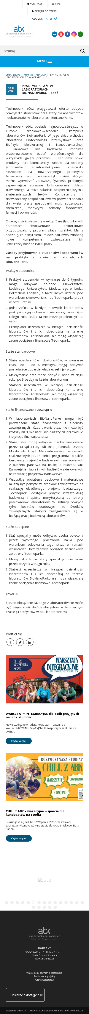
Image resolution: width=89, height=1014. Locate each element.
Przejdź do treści (45, 11)
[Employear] (44, 880)
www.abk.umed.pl (44, 958)
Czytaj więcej (18, 740)
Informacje (28, 74)
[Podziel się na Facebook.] (10, 642)
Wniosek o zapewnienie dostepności (44, 972)
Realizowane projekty (44, 976)
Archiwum (41, 74)
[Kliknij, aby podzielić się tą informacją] (20, 642)
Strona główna (13, 74)
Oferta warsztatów (44, 979)
